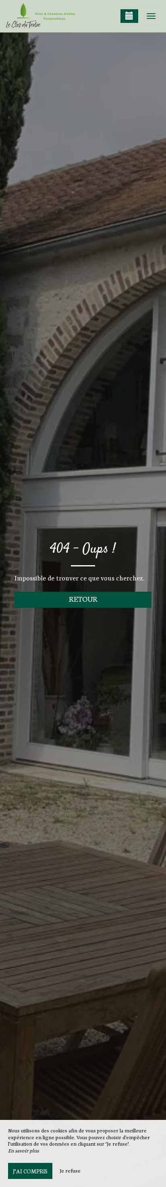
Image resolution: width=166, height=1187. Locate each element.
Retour (83, 599)
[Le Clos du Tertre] (46, 16)
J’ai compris (30, 1171)
